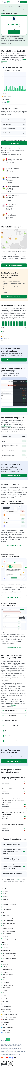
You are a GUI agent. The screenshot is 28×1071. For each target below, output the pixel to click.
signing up (13, 705)
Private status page (8, 918)
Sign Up (23, 2)
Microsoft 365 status (8, 1019)
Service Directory (7, 969)
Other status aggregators (9, 958)
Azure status (6, 1004)
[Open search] (18, 2)
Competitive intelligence (9, 904)
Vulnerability (6, 987)
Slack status (6, 1030)
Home (2, 6)
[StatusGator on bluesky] (10, 1058)
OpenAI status (7, 1025)
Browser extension (8, 974)
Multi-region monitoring (9, 939)
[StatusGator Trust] (4, 1063)
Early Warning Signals (9, 931)
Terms (4, 993)
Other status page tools (9, 953)
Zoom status (6, 1032)
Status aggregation (8, 920)
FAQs (4, 995)
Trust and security (8, 985)
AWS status (6, 1001)
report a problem (6, 426)
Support (5, 977)
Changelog (6, 982)
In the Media (6, 967)
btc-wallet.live (18, 6)
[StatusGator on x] (20, 1058)
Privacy (5, 990)
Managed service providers (10, 901)
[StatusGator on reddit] (2, 1058)
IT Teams (5, 891)
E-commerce (6, 907)
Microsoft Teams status (9, 1017)
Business (5, 944)
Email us (18, 879)
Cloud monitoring (7, 926)
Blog (4, 980)
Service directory (9, 6)
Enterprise (5, 899)
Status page (6, 915)
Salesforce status (8, 1027)
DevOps (5, 894)
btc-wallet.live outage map (14, 239)
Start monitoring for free (14, 296)
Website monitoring (8, 928)
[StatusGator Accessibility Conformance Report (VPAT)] (10, 1063)
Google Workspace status (10, 1014)
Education (5, 896)
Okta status (6, 1022)
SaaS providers (7, 909)
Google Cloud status (8, 1012)
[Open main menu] (2, 2)
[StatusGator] (14, 1039)
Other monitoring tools (9, 956)
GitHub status (7, 1009)
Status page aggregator (9, 923)
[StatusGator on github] (15, 1058)
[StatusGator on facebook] (17, 1058)
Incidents (5, 936)
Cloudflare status (7, 1006)
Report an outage (14, 32)
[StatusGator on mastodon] (12, 1058)
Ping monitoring (7, 933)
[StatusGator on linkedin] (4, 1058)
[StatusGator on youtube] (7, 1058)
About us (5, 964)
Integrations (6, 972)
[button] (14, 710)
